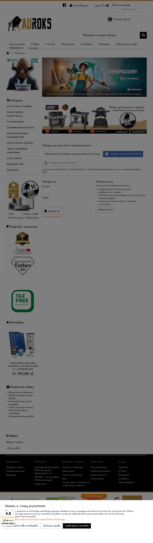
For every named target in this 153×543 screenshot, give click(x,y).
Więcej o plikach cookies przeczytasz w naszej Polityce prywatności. (35, 519)
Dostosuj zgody (51, 525)
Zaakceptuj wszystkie (77, 525)
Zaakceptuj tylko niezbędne (22, 525)
